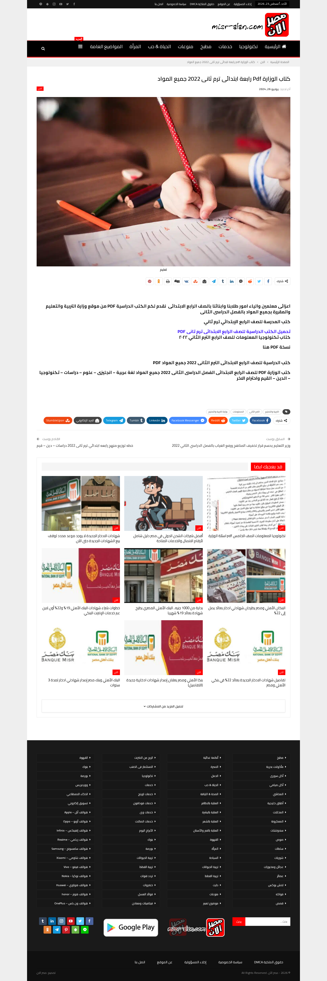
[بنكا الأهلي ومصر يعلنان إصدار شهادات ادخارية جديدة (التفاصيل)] (163, 647)
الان (40, 88)
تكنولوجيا (248, 46)
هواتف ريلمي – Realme (72, 839)
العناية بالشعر (210, 821)
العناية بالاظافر (209, 803)
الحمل (214, 776)
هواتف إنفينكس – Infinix (72, 830)
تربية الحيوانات (210, 867)
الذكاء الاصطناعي (77, 794)
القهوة (214, 839)
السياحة (213, 858)
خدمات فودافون (143, 803)
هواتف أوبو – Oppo (75, 821)
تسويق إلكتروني (78, 803)
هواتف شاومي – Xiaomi (72, 858)
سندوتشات (277, 830)
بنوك (150, 839)
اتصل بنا (159, 4)
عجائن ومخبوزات (273, 867)
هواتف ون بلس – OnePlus (71, 903)
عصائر (280, 876)
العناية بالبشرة (210, 812)
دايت (215, 885)
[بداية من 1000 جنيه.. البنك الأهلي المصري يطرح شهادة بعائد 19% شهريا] (163, 575)
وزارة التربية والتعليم (218, 411)
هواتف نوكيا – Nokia (75, 876)
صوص (279, 839)
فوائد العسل (145, 894)
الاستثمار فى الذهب (141, 766)
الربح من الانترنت (143, 757)
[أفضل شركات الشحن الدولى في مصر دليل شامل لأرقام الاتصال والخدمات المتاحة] (163, 503)
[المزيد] (80, 46)
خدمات (225, 46)
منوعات (185, 46)
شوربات (278, 858)
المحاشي (278, 794)
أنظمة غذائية (210, 757)
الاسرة (214, 766)
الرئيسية (272, 46)
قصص (279, 903)
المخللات (278, 812)
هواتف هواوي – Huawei (72, 885)
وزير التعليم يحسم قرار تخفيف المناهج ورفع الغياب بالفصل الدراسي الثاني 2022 (231, 445)
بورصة (149, 848)
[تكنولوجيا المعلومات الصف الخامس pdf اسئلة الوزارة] (246, 503)
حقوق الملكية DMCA (202, 4)
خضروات (148, 885)
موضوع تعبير (210, 903)
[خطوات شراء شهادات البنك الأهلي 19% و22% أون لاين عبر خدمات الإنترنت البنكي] (81, 575)
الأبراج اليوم (146, 830)
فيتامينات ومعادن (142, 903)
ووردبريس (81, 785)
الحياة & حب (159, 46)
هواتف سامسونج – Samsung (69, 848)
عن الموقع (224, 4)
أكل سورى (276, 776)
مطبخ (206, 46)
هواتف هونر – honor (75, 894)
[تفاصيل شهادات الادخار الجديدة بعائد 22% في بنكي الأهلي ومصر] (246, 647)
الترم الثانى (254, 411)
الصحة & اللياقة (209, 794)
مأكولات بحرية (274, 766)
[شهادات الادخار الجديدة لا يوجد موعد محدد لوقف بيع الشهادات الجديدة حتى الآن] (81, 503)
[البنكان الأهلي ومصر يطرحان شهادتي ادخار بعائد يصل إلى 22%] (246, 575)
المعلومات (238, 411)
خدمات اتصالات (144, 821)
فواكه (279, 894)
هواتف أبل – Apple (76, 812)
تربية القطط (211, 876)
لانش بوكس (275, 885)
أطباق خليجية (275, 803)
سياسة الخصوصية (176, 4)
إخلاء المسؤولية (243, 4)
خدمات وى (146, 812)
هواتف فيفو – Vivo (76, 867)
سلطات (279, 848)
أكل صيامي (276, 785)
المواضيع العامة (106, 46)
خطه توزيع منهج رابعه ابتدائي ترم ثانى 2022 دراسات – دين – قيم (85, 445)
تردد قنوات (146, 876)
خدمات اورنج (145, 794)
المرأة (135, 46)
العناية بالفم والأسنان (205, 830)
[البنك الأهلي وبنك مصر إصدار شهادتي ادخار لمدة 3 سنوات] (81, 647)
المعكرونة (277, 821)
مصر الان (42, 972)
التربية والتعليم (272, 411)
